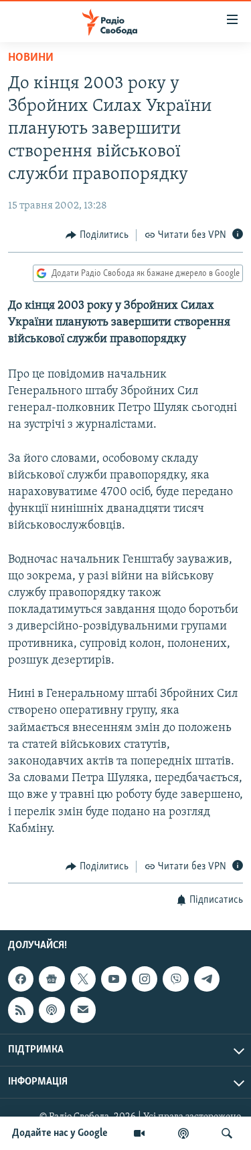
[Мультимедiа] (139, 1133)
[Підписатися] (83, 1010)
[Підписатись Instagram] (144, 979)
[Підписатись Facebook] (20, 979)
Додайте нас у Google (60, 1133)
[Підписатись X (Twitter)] (83, 979)
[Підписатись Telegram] (207, 979)
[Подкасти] (183, 1133)
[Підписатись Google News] (51, 979)
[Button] (97, 235)
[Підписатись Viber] (175, 979)
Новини (31, 58)
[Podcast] (51, 1010)
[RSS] (20, 1010)
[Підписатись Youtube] (114, 979)
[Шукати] (227, 1133)
